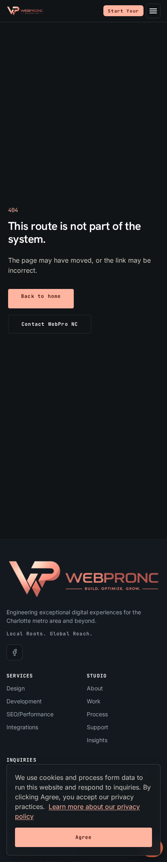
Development (24, 701)
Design (15, 688)
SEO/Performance (30, 714)
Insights (97, 740)
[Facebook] (14, 652)
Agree (83, 837)
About (95, 688)
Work (94, 701)
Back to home (41, 296)
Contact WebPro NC (49, 324)
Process (97, 714)
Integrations (22, 727)
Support (97, 727)
